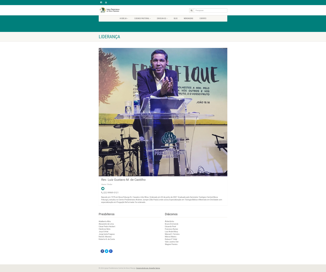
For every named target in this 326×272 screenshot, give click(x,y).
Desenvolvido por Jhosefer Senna (148, 268)
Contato (203, 18)
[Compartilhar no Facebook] (102, 251)
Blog (176, 18)
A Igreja (123, 18)
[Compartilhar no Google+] (111, 251)
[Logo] (119, 10)
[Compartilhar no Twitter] (106, 251)
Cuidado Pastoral (141, 18)
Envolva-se (161, 18)
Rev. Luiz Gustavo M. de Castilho (123, 180)
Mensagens (188, 18)
